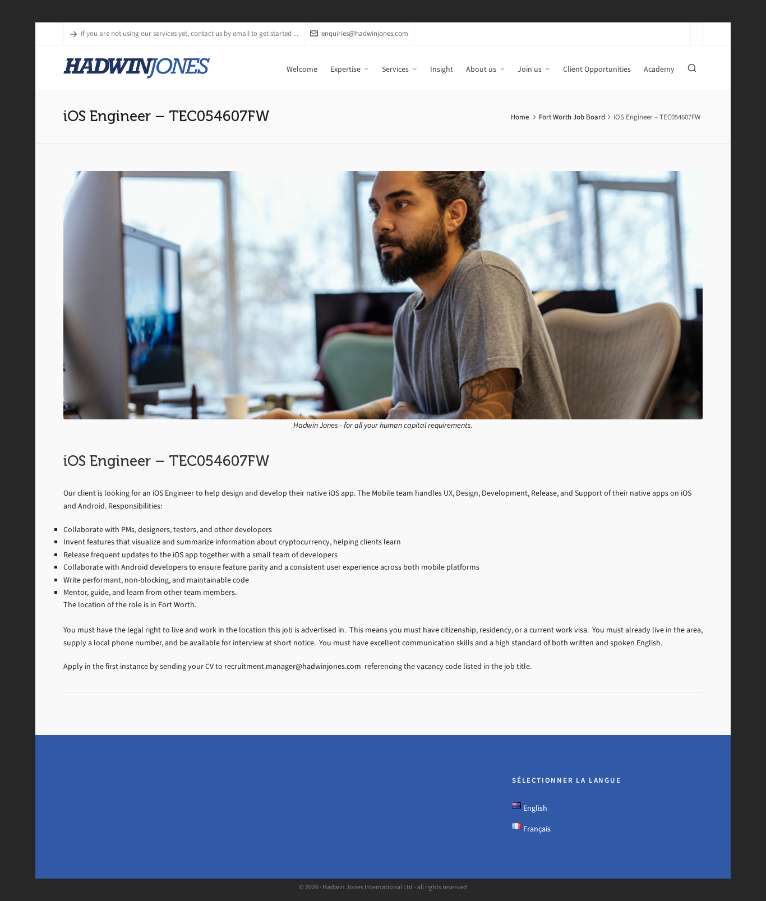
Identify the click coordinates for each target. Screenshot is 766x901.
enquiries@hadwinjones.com (364, 33)
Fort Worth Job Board (572, 117)
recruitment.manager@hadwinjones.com (293, 666)
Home (520, 117)
